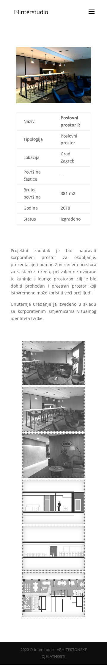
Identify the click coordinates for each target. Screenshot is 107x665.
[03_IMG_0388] (53, 477)
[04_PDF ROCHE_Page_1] (53, 616)
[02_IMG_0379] (53, 431)
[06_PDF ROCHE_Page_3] (53, 524)
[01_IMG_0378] (53, 385)
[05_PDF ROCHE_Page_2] (53, 570)
